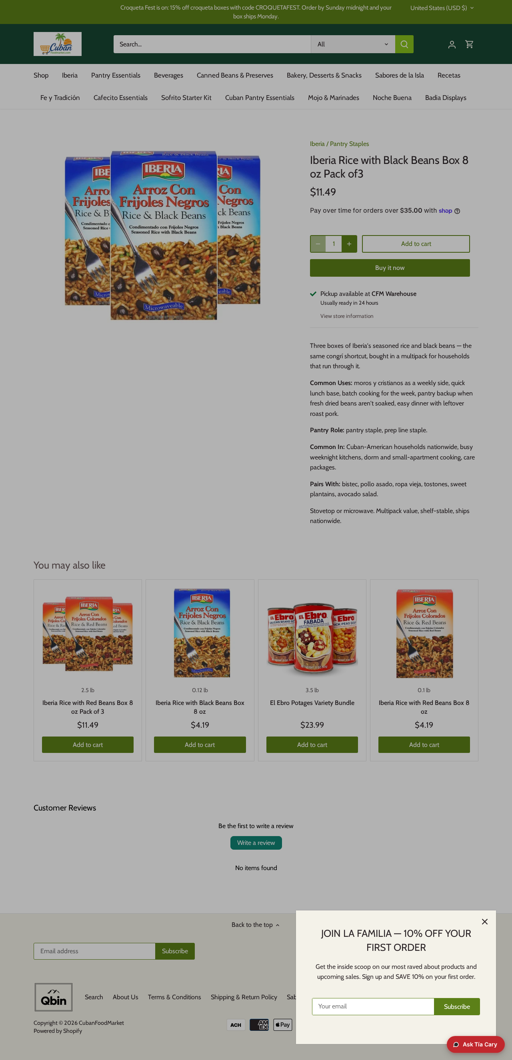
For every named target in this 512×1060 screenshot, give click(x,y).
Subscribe (457, 1006)
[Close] (485, 921)
